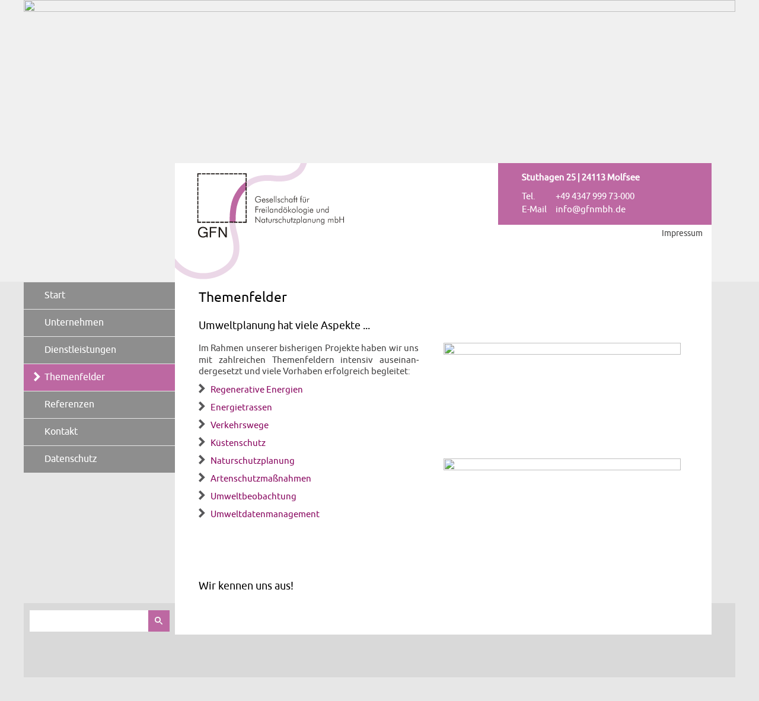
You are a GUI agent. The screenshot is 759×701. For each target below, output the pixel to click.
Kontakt (61, 432)
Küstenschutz (238, 442)
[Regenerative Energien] (562, 352)
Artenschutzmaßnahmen (261, 478)
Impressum (682, 233)
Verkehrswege (240, 425)
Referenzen (69, 404)
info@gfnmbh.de (591, 209)
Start (54, 295)
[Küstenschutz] (562, 467)
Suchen (159, 621)
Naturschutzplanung (253, 460)
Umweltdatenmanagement (265, 514)
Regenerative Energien (257, 389)
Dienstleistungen (80, 350)
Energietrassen (241, 407)
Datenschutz (70, 459)
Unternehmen (74, 323)
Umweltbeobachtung (253, 496)
